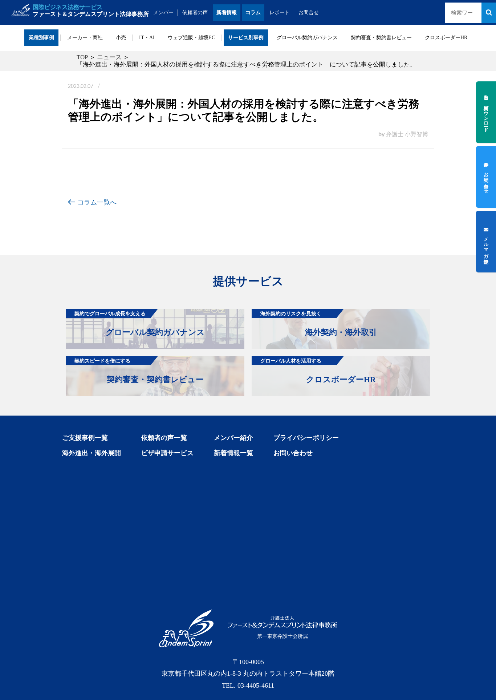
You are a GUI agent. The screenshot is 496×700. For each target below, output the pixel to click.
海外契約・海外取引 (318, 324)
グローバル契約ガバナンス (307, 37)
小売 (121, 37)
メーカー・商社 (85, 37)
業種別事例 (41, 37)
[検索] (488, 13)
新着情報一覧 (233, 453)
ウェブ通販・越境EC (191, 37)
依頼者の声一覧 (164, 437)
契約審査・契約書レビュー (381, 37)
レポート (279, 12)
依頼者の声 (195, 12)
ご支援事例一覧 (85, 437)
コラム (253, 12)
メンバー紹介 (233, 437)
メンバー (163, 12)
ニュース (109, 57)
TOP (82, 57)
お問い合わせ (293, 453)
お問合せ (308, 12)
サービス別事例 (246, 37)
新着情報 (226, 12)
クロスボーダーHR (446, 37)
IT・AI (147, 37)
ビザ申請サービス (167, 453)
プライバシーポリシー (306, 437)
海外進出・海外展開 (91, 453)
